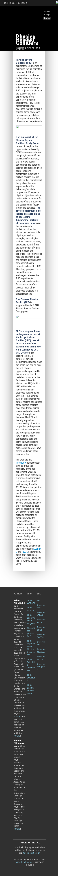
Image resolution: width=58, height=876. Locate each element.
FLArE (25, 551)
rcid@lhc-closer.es (23, 862)
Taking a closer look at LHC (16, 3)
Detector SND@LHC (41, 667)
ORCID (17, 736)
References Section (31, 853)
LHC (39, 600)
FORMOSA (21, 462)
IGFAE (17, 716)
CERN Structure (31, 678)
